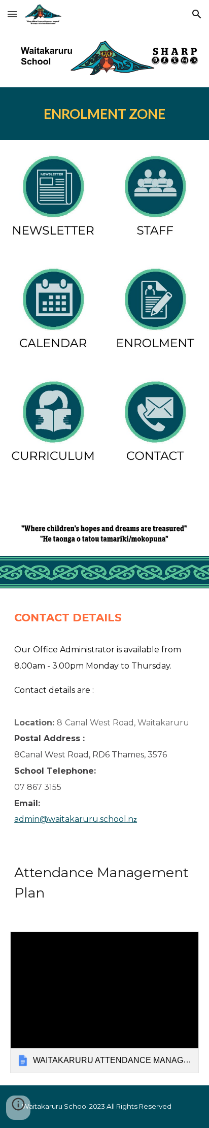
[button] (12, 14)
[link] (104, 1002)
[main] (104, 113)
